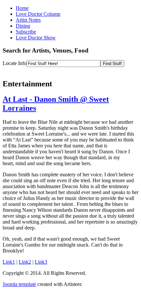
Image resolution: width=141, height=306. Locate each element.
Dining (23, 26)
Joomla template (19, 284)
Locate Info (15, 63)
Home (22, 8)
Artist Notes (28, 20)
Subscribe (26, 31)
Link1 (9, 262)
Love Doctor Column (38, 14)
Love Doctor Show (36, 37)
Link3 (41, 262)
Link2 (25, 262)
